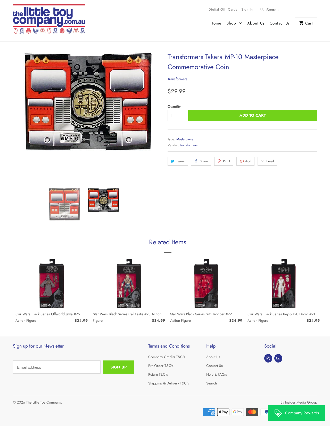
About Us (256, 23)
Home (215, 23)
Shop (232, 23)
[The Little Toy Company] (49, 21)
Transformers (177, 79)
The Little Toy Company (43, 402)
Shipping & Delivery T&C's (168, 383)
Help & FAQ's (216, 374)
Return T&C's (158, 374)
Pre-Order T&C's (161, 365)
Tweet (180, 161)
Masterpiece (184, 139)
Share (204, 161)
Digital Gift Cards (223, 9)
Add (248, 161)
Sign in (247, 9)
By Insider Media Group (298, 402)
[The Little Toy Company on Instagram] (268, 358)
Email (270, 161)
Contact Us (280, 23)
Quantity (174, 106)
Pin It (226, 161)
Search (211, 383)
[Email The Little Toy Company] (278, 358)
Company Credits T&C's (166, 356)
